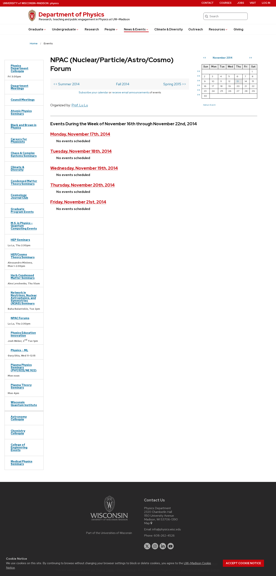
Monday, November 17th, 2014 (80, 134)
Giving (238, 29)
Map (147, 523)
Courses (225, 3)
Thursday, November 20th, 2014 (82, 185)
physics (54, 3)
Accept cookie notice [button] (243, 563)
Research (92, 29)
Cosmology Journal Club (19, 196)
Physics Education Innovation (23, 334)
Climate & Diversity (168, 29)
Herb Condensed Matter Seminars (23, 276)
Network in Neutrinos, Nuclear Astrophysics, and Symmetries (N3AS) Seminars (24, 298)
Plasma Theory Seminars (21, 386)
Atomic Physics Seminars (21, 112)
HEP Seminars (20, 240)
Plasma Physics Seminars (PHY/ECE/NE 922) (23, 367)
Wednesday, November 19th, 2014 (84, 168)
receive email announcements (130, 92)
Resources (217, 29)
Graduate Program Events (22, 210)
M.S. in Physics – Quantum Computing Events (24, 225)
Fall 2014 (122, 84)
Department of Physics (71, 14)
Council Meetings (23, 99)
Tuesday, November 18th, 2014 (81, 151)
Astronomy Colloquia (19, 418)
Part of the (109, 533)
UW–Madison (25, 3)
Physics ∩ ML (19, 350)
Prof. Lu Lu (80, 105)
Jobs (240, 3)
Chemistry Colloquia (18, 432)
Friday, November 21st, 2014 (78, 202)
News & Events (135, 29)
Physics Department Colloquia (19, 68)
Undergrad (64, 29)
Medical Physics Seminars (21, 463)
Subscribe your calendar (93, 92)
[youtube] (170, 546)
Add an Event (209, 104)
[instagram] (155, 546)
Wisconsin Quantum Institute (24, 403)
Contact (207, 3)
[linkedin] (163, 546)
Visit (253, 3)
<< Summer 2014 (66, 84)
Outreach (195, 29)
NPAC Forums (20, 318)
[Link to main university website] (109, 521)
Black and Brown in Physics (23, 126)
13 (237, 81)
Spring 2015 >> (174, 84)
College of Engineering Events (19, 447)
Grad (35, 29)
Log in (266, 3)
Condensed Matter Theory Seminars (24, 182)
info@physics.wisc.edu (166, 529)
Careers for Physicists (19, 140)
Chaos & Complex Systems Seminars (24, 154)
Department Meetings (19, 87)
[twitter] (147, 546)
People (110, 29)
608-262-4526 (164, 535)
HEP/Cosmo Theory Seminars (23, 256)
